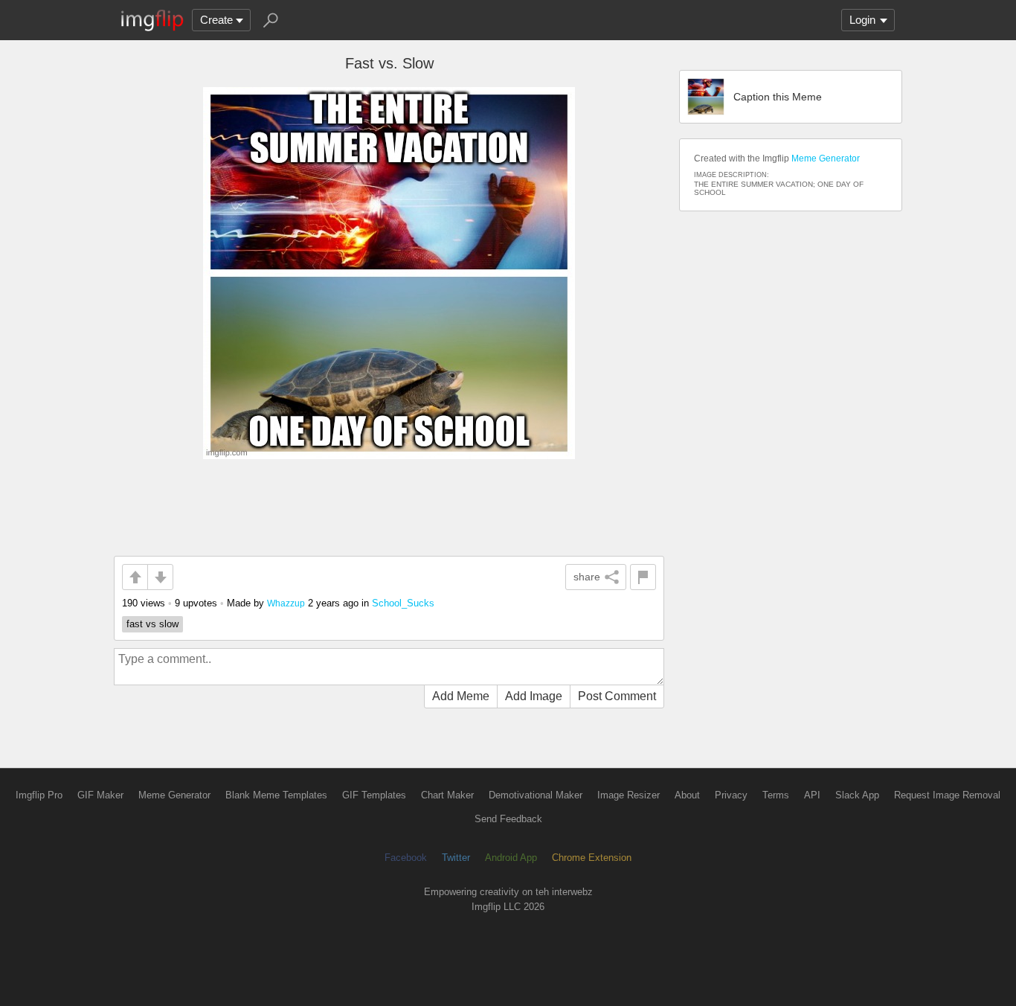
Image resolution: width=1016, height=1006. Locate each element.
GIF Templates (374, 795)
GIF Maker (100, 795)
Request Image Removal (947, 795)
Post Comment (617, 696)
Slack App (857, 795)
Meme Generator (825, 158)
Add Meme (460, 696)
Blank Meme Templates (276, 795)
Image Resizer (628, 795)
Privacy (731, 795)
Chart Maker (447, 795)
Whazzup (286, 603)
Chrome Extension (591, 857)
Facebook (406, 857)
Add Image (533, 696)
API (812, 795)
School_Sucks (403, 603)
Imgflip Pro (39, 795)
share (586, 577)
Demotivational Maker (535, 795)
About (687, 795)
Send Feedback (508, 818)
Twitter (456, 857)
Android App (511, 857)
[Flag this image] (643, 577)
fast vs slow (152, 623)
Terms (775, 795)
